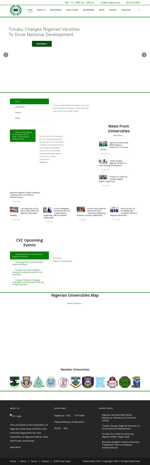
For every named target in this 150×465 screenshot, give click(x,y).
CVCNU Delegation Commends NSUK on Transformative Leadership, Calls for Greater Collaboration (57, 213)
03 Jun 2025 (49, 222)
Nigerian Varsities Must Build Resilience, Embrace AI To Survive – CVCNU (113, 146)
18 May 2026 (105, 186)
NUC (68, 415)
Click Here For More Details (62, 261)
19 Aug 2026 (105, 154)
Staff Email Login (62, 461)
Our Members (89, 10)
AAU (66, 428)
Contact (45, 461)
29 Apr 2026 (16, 201)
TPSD (98, 461)
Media (101, 10)
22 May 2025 (116, 220)
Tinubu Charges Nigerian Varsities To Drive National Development (112, 163)
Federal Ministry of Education (69, 422)
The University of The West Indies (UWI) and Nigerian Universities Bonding (24, 212)
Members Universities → (75, 303)
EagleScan (126, 10)
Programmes (55, 10)
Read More (42, 44)
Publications (72, 10)
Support (113, 10)
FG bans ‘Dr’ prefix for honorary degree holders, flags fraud (113, 179)
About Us (41, 10)
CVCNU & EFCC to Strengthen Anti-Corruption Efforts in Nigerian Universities (123, 212)
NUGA (57, 428)
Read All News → (118, 135)
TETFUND (79, 415)
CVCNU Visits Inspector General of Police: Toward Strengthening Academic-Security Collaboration (91, 212)
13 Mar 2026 (16, 220)
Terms (34, 461)
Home (30, 10)
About (23, 461)
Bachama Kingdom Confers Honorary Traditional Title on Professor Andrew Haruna (25, 194)
